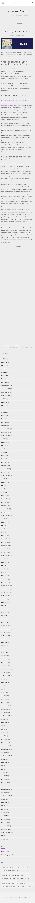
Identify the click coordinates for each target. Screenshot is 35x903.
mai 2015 (3, 809)
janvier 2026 (4, 382)
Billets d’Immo (5, 851)
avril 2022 (4, 532)
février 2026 (4, 379)
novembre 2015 (5, 789)
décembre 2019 (5, 625)
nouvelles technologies (9, 881)
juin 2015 (3, 806)
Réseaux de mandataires (9, 886)
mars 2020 (4, 615)
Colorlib (16, 897)
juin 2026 (3, 365)
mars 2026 (4, 375)
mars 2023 (4, 495)
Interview (23, 875)
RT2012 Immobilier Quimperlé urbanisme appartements (13, 884)
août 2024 (4, 439)
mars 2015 (4, 816)
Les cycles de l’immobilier (11, 345)
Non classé (17, 23)
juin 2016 (3, 766)
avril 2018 (4, 692)
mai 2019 (3, 649)
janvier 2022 (4, 542)
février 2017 (4, 739)
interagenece (6, 875)
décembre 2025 (5, 385)
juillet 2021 (4, 562)
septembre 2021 (5, 555)
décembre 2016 (5, 746)
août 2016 (4, 759)
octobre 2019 (5, 632)
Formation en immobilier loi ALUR (11, 873)
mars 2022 (4, 535)
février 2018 (4, 699)
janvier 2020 (4, 622)
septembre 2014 (5, 832)
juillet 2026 (4, 362)
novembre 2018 (5, 669)
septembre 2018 (5, 675)
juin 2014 (3, 836)
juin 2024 (3, 445)
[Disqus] (17, 274)
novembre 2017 (5, 709)
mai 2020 (3, 609)
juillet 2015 (4, 802)
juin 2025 (3, 405)
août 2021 (4, 559)
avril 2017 (4, 732)
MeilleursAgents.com (22, 878)
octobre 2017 (5, 712)
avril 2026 (4, 372)
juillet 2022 (4, 522)
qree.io (13, 128)
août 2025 (4, 399)
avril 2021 (4, 572)
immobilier (26, 873)
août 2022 (4, 519)
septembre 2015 (5, 796)
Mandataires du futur (8, 878)
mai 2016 (3, 769)
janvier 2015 (4, 822)
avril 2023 (4, 492)
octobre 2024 (5, 432)
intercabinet (15, 875)
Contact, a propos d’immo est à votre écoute (14, 855)
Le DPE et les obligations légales (21, 347)
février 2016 (4, 779)
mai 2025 (3, 409)
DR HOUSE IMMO (6, 870)
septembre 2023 (5, 475)
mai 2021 (3, 569)
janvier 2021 (4, 582)
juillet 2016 (4, 762)
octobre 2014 (5, 829)
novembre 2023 (5, 469)
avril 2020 (4, 612)
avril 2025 (4, 412)
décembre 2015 (5, 786)
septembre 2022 (5, 515)
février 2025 (4, 419)
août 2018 (4, 679)
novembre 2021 (5, 549)
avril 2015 (4, 812)
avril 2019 (4, 652)
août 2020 (4, 599)
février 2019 (4, 659)
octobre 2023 (5, 472)
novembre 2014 (5, 826)
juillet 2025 (4, 402)
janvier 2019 (4, 662)
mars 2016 (4, 776)
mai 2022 (3, 529)
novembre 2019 (5, 629)
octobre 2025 (5, 392)
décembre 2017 (5, 706)
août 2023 (4, 479)
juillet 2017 (4, 722)
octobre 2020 (5, 592)
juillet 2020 (4, 602)
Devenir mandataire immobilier (19, 867)
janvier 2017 (4, 742)
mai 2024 (3, 449)
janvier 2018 (4, 702)
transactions (21, 886)
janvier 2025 (4, 422)
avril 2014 (4, 839)
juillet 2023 (4, 482)
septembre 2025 (5, 395)
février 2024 (4, 459)
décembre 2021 (5, 545)
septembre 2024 (5, 435)
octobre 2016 (5, 752)
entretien (15, 870)
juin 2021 (3, 565)
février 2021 (4, 579)
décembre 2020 (5, 585)
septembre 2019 (5, 635)
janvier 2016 (4, 782)
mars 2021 (4, 575)
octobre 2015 (5, 792)
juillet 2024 (4, 442)
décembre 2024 (5, 425)
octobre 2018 (5, 672)
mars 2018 (4, 695)
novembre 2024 (5, 429)
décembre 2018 (5, 665)
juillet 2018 (4, 682)
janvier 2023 (4, 502)
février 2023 (4, 499)
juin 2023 (3, 485)
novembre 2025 (5, 389)
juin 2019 (3, 645)
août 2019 (4, 639)
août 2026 (4, 359)
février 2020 (4, 619)
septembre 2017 (5, 716)
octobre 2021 (5, 552)
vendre (29, 886)
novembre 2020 (5, 589)
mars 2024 (4, 455)
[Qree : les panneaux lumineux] (17, 43)
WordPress (28, 897)
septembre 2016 (5, 756)
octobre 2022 (5, 512)
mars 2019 (4, 655)
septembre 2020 (6, 595)
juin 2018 (3, 685)
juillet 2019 (4, 642)
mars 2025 (4, 415)
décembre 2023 (5, 465)
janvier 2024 (4, 462)
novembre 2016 (5, 749)
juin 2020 (3, 605)
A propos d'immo (17, 11)
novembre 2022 (5, 509)
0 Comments (17, 246)
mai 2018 (3, 689)
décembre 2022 (5, 505)
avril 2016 (4, 772)
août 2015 (4, 799)
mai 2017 (3, 729)
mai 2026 (3, 369)
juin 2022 (3, 525)
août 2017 (4, 719)
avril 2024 (4, 452)
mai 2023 (3, 489)
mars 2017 (4, 736)
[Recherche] (32, 3)
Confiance (5, 867)
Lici (29, 875)
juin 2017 (3, 726)
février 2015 (4, 819)
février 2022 (4, 539)
